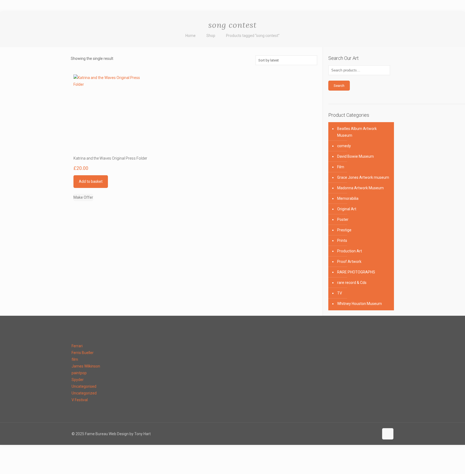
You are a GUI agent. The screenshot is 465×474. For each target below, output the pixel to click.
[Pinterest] (366, 433)
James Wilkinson (86, 366)
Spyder (78, 379)
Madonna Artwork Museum (360, 188)
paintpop (79, 373)
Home (190, 35)
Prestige (344, 230)
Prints (342, 240)
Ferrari (77, 346)
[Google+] (330, 433)
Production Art (349, 251)
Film (340, 167)
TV (339, 293)
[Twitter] (337, 433)
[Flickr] (352, 433)
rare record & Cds (352, 282)
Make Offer (83, 197)
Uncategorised (84, 386)
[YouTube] (345, 433)
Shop (210, 35)
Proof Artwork (349, 261)
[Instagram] (374, 433)
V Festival (80, 400)
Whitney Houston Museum (359, 303)
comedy (344, 146)
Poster (342, 219)
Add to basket (91, 181)
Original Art (346, 209)
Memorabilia (347, 198)
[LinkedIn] (359, 433)
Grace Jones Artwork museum (363, 177)
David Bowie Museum (355, 156)
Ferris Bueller (83, 353)
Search (339, 86)
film (75, 359)
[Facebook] (323, 433)
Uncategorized (84, 393)
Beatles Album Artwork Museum (357, 132)
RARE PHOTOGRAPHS (356, 272)
